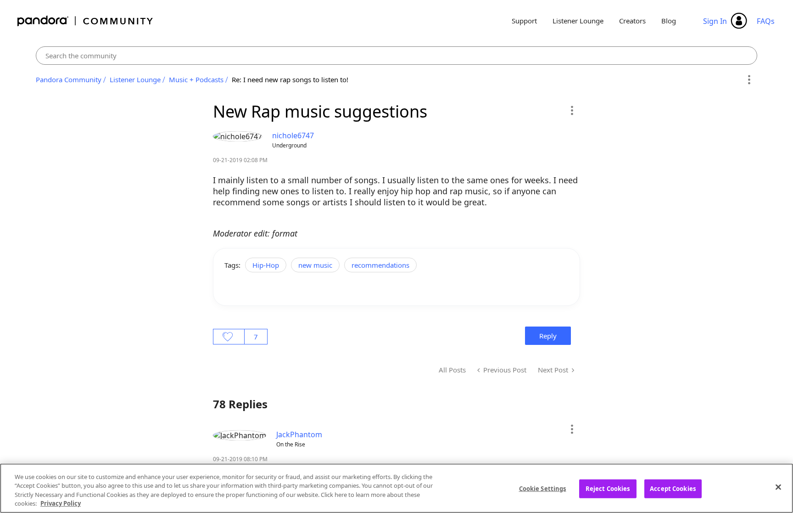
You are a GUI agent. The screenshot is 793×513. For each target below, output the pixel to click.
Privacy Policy (60, 503)
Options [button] (748, 80)
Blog (668, 20)
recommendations (380, 265)
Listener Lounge (578, 20)
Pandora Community (85, 21)
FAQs (766, 21)
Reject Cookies (608, 489)
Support (524, 20)
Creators (632, 20)
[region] (396, 488)
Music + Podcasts (196, 79)
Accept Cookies (673, 489)
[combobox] (396, 55)
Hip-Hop (265, 265)
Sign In (715, 21)
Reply (548, 335)
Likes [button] (228, 336)
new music (315, 265)
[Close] (778, 487)
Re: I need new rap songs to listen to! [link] (290, 79)
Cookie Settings (542, 489)
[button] (571, 110)
